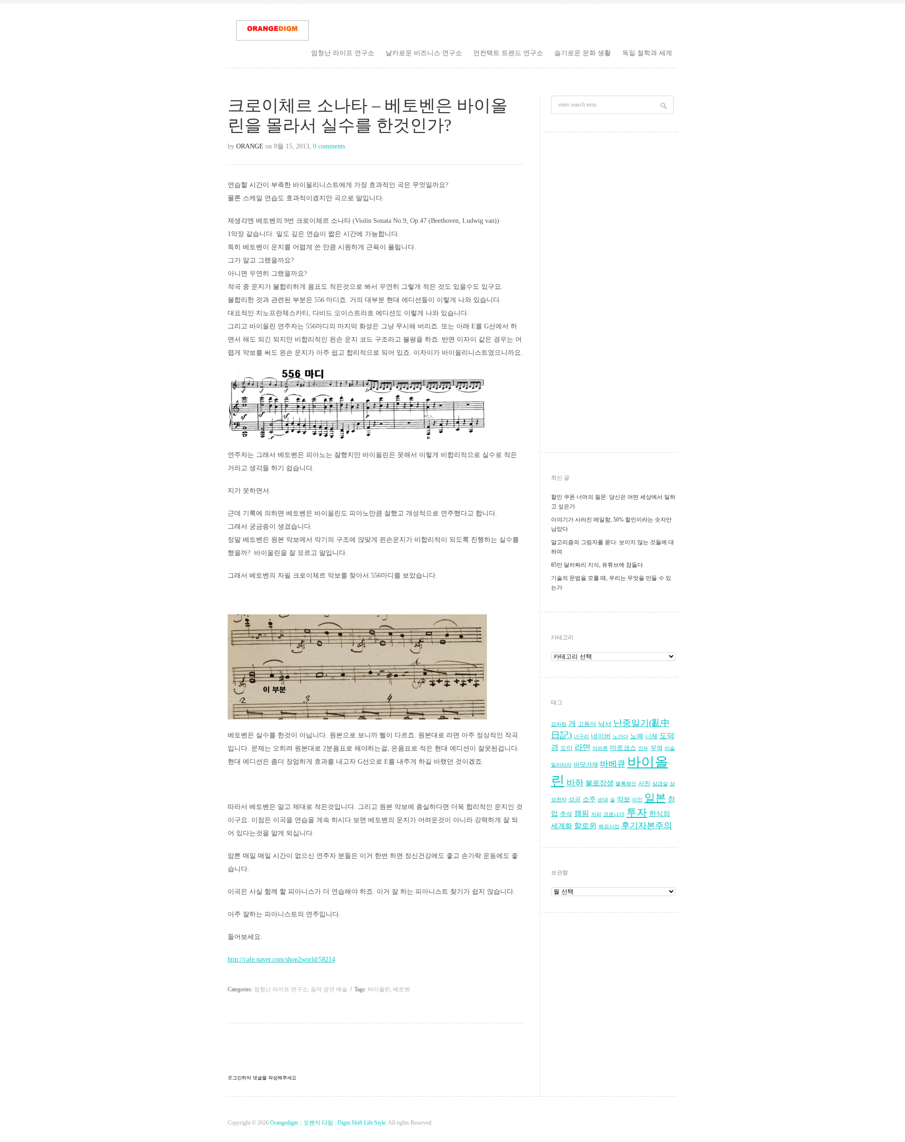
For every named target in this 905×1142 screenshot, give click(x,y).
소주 (589, 799)
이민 (637, 799)
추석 (566, 814)
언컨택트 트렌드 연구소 (508, 53)
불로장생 (599, 783)
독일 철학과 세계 (647, 53)
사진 (644, 783)
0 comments (329, 146)
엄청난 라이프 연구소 (342, 53)
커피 (596, 814)
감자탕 (559, 724)
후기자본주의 (646, 825)
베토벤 (401, 989)
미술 (670, 748)
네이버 (601, 736)
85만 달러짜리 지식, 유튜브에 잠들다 (597, 565)
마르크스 (623, 747)
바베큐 (612, 763)
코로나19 (614, 814)
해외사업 (609, 826)
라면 (583, 747)
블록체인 (626, 783)
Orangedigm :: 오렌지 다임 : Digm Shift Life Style (328, 1122)
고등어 (587, 724)
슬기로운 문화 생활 (582, 53)
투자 (636, 812)
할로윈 (585, 826)
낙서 (604, 723)
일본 (655, 798)
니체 (651, 736)
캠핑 (581, 813)
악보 (623, 799)
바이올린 (379, 989)
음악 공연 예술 (329, 989)
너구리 (581, 736)
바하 (575, 782)
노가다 (620, 736)
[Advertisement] (613, 295)
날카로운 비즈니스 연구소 (424, 53)
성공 (574, 799)
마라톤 (600, 748)
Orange (249, 146)
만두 (643, 748)
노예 (636, 736)
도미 (566, 748)
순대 (603, 799)
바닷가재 (586, 764)
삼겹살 (660, 783)
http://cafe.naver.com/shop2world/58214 (281, 959)
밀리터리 (561, 764)
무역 (656, 748)
